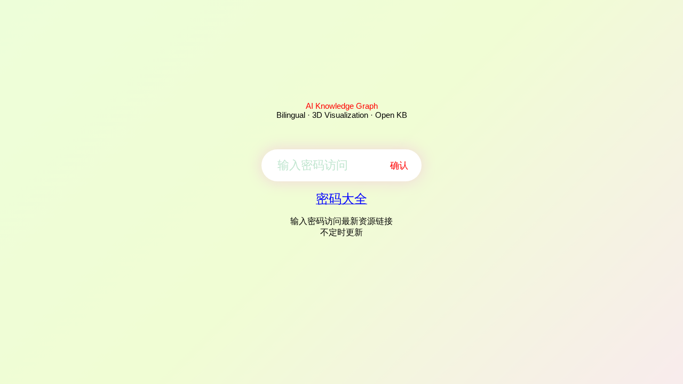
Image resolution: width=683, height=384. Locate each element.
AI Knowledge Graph (342, 105)
